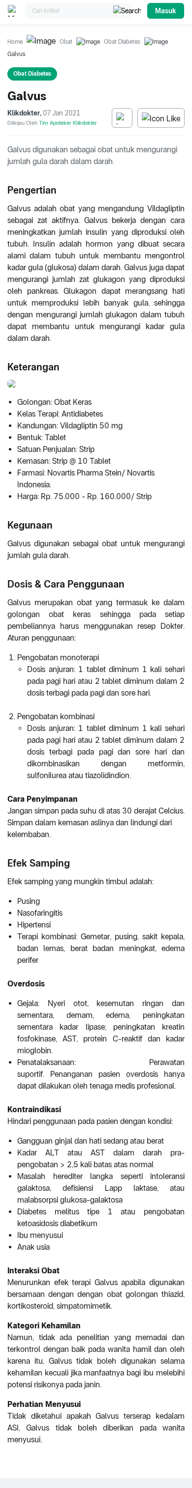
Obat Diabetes (122, 41)
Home (15, 41)
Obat (66, 41)
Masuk (165, 11)
